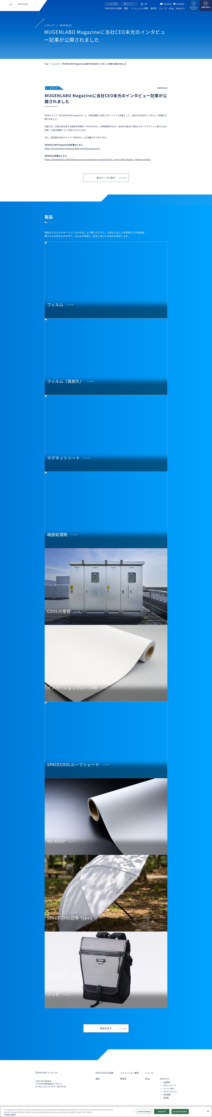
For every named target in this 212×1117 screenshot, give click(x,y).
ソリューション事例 (139, 8)
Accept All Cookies (180, 1111)
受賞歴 (166, 1098)
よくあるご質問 (112, 4)
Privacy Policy (10, 1114)
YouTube (168, 3)
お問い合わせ (205, 7)
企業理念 (167, 1082)
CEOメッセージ (169, 1085)
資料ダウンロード (129, 4)
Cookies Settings (144, 1111)
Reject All (162, 1111)
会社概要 (167, 1094)
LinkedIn (180, 3)
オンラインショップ (193, 8)
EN (146, 3)
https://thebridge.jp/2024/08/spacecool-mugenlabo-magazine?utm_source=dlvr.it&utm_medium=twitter (98, 159)
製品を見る (106, 1028)
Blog (171, 8)
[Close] (208, 1111)
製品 (126, 8)
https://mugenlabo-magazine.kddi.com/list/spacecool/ (72, 148)
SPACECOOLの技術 (113, 8)
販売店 (154, 8)
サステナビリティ (170, 1091)
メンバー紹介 (168, 1088)
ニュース (163, 8)
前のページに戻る (106, 177)
